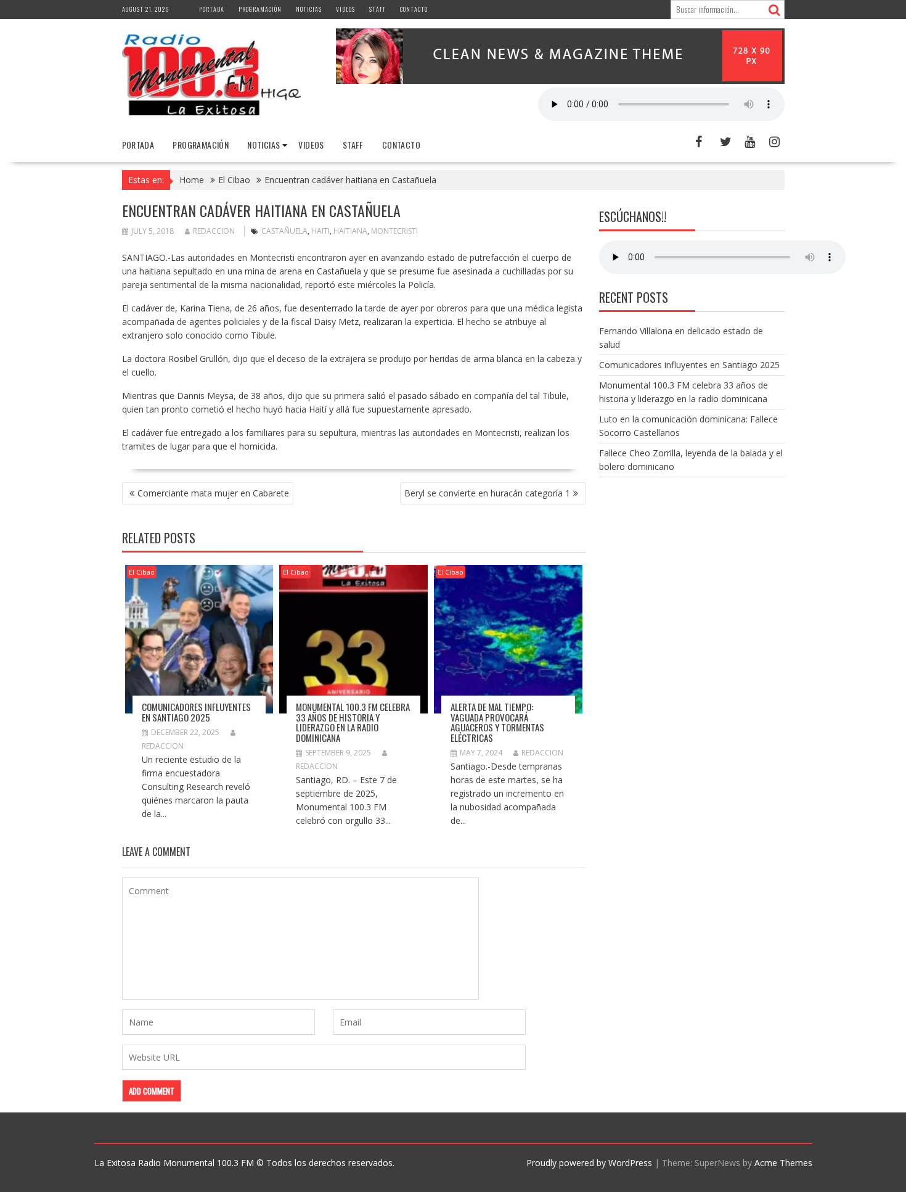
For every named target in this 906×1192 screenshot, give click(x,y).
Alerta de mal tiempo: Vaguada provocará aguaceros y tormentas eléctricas (497, 722)
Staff (377, 9)
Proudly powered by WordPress (589, 1163)
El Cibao (142, 572)
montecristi (394, 231)
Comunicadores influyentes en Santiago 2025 (196, 712)
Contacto (414, 9)
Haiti (320, 231)
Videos (345, 9)
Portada (211, 9)
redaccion (214, 231)
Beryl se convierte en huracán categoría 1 (487, 493)
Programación (260, 9)
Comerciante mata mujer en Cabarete (213, 493)
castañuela (284, 231)
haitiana (350, 231)
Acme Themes (783, 1163)
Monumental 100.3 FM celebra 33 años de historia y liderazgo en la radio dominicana (353, 722)
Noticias (309, 9)
